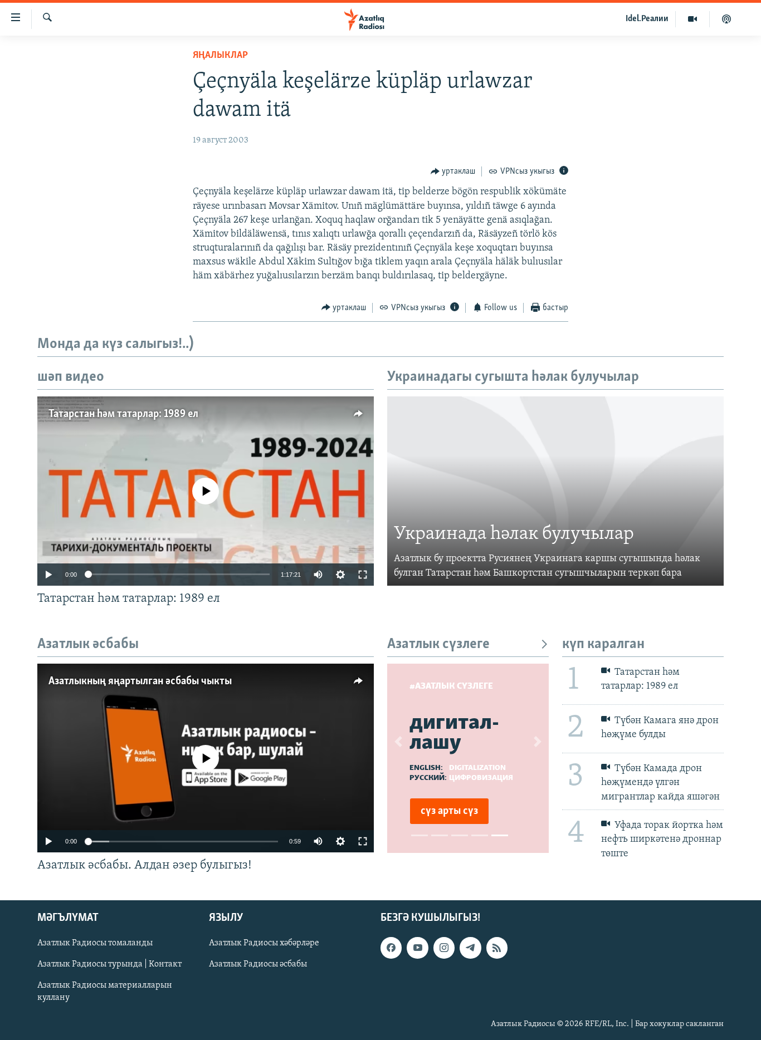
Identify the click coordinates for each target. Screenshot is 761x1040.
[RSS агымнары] (497, 947)
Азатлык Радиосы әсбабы (258, 964)
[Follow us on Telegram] (470, 947)
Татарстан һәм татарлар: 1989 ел (123, 414)
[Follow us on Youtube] (417, 947)
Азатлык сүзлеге (438, 644)
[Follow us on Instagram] (444, 947)
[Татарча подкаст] (726, 19)
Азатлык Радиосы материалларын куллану (104, 991)
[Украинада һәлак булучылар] (555, 491)
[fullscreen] (363, 574)
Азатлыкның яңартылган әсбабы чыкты (140, 681)
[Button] (453, 171)
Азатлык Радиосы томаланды (95, 943)
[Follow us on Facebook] (391, 947)
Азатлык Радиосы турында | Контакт (109, 964)
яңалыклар (220, 56)
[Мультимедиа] (693, 19)
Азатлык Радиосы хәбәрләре (264, 943)
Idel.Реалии (647, 18)
